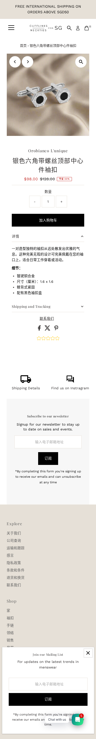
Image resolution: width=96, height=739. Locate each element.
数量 (48, 192)
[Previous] (15, 61)
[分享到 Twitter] (48, 329)
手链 (10, 625)
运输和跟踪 (16, 548)
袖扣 (10, 618)
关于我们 (14, 533)
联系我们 (47, 319)
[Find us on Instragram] (70, 382)
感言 (10, 555)
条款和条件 (16, 570)
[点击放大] (81, 62)
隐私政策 (14, 563)
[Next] (27, 61)
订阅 (48, 458)
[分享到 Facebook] (40, 329)
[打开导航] (11, 28)
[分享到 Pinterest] (56, 329)
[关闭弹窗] (88, 653)
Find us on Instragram (70, 388)
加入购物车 (48, 220)
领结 (10, 633)
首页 (23, 46)
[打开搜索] (69, 28)
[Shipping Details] (25, 382)
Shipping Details (26, 388)
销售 (10, 640)
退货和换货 (16, 578)
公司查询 (14, 540)
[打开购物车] (86, 28)
